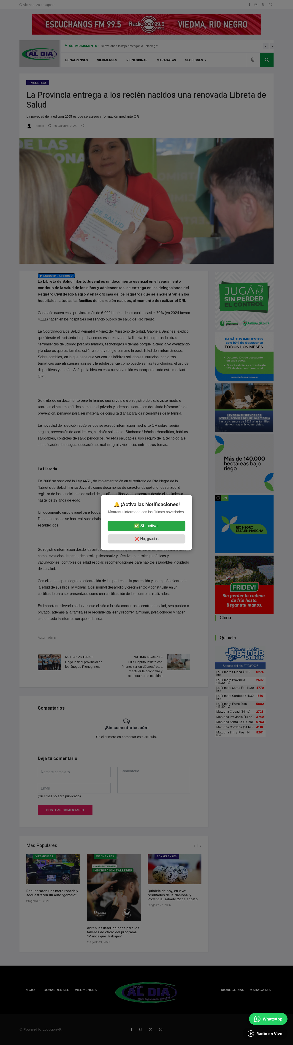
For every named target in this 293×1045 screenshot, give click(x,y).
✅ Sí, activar (146, 526)
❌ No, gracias (147, 539)
